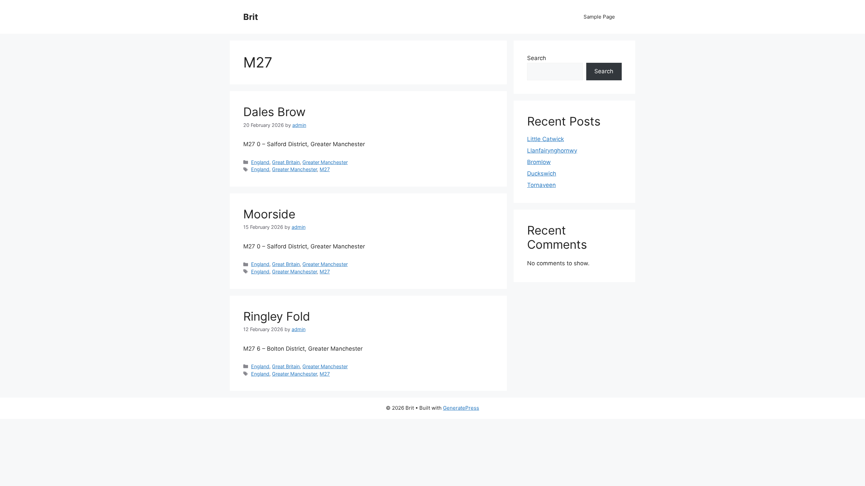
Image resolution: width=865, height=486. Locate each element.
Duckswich (541, 173)
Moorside (269, 214)
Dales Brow (274, 112)
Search (536, 58)
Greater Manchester (325, 162)
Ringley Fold (276, 316)
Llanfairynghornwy (552, 150)
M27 (325, 169)
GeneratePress (461, 408)
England (260, 162)
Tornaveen (541, 185)
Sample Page (599, 17)
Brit (250, 17)
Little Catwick (545, 139)
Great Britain (286, 162)
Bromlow (539, 162)
